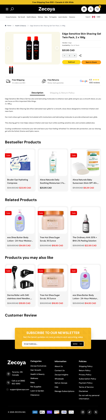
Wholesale (59, 379)
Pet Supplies (53, 17)
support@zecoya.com (19, 389)
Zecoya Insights (61, 374)
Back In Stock (91, 62)
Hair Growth (21, 17)
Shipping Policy (85, 366)
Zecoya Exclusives (11, 17)
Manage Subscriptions (64, 391)
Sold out (71, 62)
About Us (59, 366)
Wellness (40, 17)
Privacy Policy (85, 374)
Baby (46, 17)
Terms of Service (86, 387)
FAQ (56, 387)
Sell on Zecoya (61, 383)
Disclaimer (83, 391)
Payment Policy (85, 383)
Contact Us (60, 370)
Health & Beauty (31, 17)
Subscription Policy (87, 379)
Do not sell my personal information (89, 397)
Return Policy (84, 370)
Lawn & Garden (62, 17)
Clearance (72, 17)
